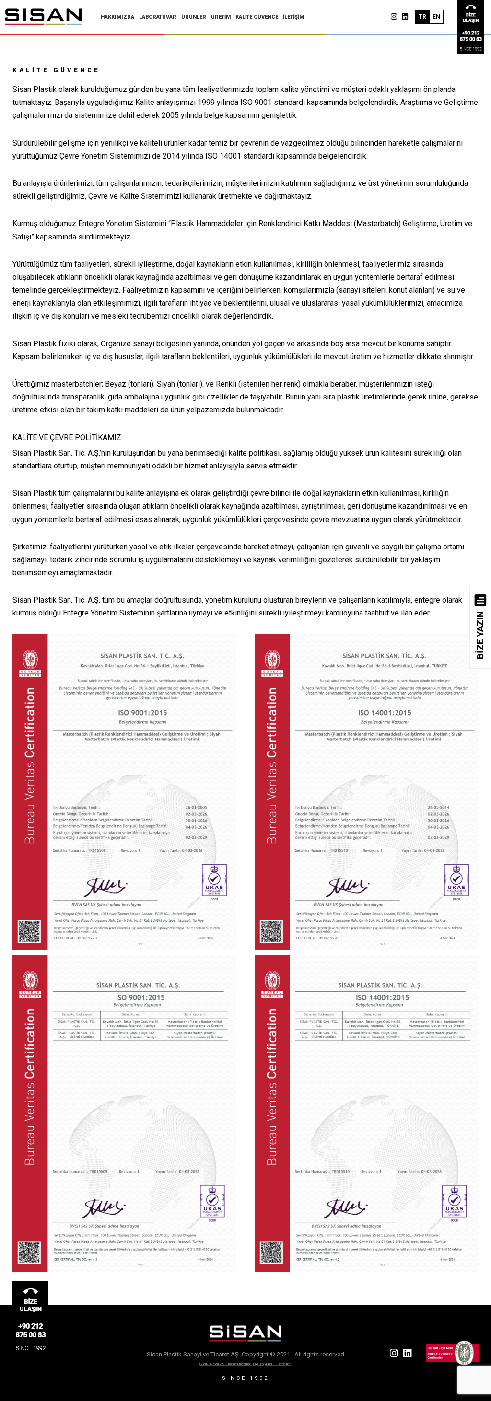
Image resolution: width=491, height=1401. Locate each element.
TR (422, 16)
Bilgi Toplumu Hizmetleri (272, 1363)
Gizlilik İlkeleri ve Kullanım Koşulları (225, 1363)
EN (436, 16)
